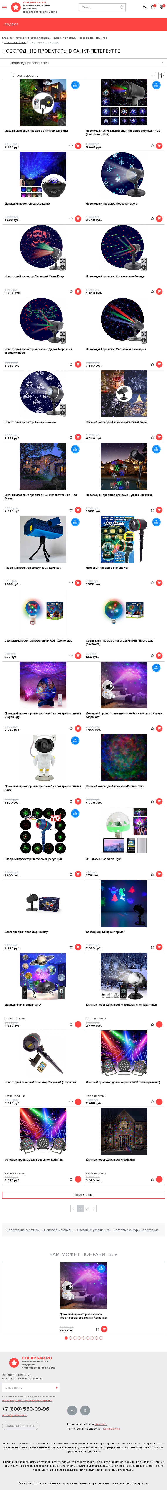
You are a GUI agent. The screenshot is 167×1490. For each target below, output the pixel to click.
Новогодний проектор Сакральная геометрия (116, 349)
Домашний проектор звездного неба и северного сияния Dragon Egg (43, 715)
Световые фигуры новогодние (136, 1230)
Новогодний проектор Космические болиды (115, 276)
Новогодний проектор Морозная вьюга (112, 203)
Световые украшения (93, 1230)
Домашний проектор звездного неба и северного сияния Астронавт (124, 715)
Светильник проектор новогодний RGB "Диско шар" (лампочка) (120, 642)
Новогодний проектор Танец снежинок (30, 422)
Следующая (93, 1208)
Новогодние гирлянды (23, 1230)
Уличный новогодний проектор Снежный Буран (116, 422)
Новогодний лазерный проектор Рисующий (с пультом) (40, 1082)
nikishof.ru (101, 1424)
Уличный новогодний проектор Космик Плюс (115, 786)
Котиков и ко (111, 1428)
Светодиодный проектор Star (105, 932)
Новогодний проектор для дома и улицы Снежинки (119, 495)
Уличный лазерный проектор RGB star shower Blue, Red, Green (41, 496)
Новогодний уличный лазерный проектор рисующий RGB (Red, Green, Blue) (123, 132)
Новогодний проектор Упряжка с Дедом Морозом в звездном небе (39, 351)
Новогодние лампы (58, 1230)
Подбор (11, 24)
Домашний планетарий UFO (23, 1005)
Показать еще (83, 1195)
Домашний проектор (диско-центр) (27, 203)
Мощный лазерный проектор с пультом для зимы (36, 131)
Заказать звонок (20, 1426)
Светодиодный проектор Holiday (26, 932)
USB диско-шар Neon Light (103, 859)
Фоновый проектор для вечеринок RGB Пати (34, 1159)
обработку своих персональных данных (27, 1400)
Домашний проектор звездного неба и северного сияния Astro (43, 788)
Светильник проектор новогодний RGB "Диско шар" (39, 640)
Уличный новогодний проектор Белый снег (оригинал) (121, 1005)
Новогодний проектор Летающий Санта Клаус (35, 276)
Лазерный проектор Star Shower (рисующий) (33, 859)
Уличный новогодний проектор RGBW (110, 1159)
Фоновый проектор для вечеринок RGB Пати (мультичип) (123, 1082)
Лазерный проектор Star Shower (107, 568)
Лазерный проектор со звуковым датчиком (33, 568)
